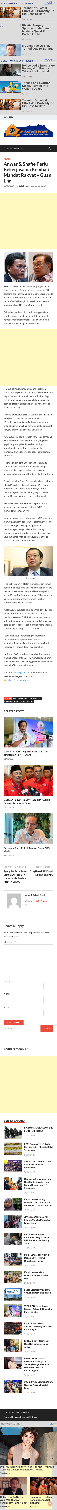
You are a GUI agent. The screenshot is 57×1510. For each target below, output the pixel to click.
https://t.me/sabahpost (18, 679)
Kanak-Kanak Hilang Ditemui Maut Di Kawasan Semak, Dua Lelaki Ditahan (38, 1202)
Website (8, 1007)
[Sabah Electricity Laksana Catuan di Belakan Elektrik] (13, 1290)
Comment (10, 942)
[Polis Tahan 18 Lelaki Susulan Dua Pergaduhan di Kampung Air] (13, 1323)
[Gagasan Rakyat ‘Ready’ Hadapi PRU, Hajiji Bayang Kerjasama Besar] (28, 781)
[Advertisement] (28, 221)
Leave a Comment (38, 186)
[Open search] (50, 148)
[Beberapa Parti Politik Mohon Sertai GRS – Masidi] (28, 829)
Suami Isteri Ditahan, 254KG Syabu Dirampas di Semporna (38, 1164)
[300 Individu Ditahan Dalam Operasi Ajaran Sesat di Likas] (13, 1382)
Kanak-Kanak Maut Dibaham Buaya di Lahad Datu (36, 1275)
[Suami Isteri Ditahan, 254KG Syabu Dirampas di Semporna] (13, 1161)
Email (8, 994)
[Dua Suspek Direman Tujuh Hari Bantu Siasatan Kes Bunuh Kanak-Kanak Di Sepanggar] (13, 1179)
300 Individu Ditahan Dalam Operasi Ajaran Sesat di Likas (38, 1384)
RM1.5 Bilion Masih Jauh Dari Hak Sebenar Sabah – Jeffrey (37, 1343)
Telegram (21, 672)
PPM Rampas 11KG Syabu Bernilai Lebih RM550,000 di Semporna (38, 1147)
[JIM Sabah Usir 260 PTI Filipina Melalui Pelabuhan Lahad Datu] (13, 1217)
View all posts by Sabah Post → (36, 903)
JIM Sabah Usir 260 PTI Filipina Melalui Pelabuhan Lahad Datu (37, 1219)
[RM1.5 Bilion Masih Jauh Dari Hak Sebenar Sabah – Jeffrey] (13, 1341)
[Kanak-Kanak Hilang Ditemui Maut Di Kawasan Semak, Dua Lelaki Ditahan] (13, 1199)
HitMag (32, 1417)
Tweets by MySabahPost (16, 1048)
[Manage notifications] (50, 1503)
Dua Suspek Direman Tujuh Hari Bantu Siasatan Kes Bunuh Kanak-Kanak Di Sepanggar (38, 1183)
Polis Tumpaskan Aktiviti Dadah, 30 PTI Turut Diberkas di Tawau (37, 1257)
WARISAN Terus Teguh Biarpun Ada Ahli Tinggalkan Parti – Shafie (26, 753)
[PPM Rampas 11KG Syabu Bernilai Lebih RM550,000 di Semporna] (13, 1144)
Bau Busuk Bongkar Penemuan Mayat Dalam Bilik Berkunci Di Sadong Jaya (36, 1239)
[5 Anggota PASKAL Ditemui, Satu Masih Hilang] (13, 1127)
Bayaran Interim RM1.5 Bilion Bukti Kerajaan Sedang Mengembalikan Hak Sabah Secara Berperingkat (36, 1364)
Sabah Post (23, 186)
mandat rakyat (11, 701)
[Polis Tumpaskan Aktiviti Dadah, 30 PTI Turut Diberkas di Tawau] (13, 1255)
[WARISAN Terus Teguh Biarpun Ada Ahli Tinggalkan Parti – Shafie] (28, 733)
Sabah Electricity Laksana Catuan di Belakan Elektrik (37, 1291)
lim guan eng (35, 698)
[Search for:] (28, 1028)
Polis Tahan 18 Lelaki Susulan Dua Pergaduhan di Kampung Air (38, 1326)
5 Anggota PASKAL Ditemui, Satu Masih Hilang (38, 1129)
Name (7, 981)
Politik (7, 159)
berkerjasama (20, 698)
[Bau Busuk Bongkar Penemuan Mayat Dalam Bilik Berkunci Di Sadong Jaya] (13, 1234)
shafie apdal (27, 701)
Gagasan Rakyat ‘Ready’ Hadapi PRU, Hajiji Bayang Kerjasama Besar (27, 801)
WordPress (20, 1417)
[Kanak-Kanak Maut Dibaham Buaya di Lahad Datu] (13, 1272)
